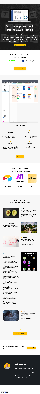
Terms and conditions (29, 391)
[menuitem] (31, 2)
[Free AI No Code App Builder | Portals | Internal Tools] (4, 392)
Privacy (35, 391)
